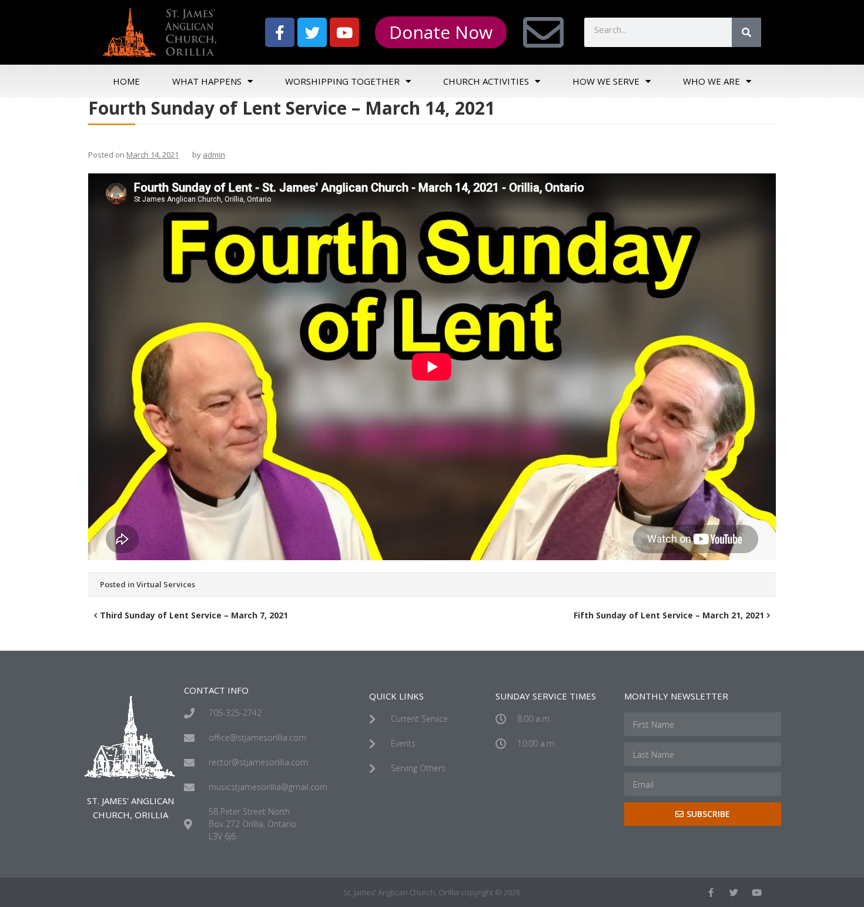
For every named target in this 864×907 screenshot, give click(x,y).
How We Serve (605, 81)
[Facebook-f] (279, 32)
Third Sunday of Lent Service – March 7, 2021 (194, 615)
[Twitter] (312, 32)
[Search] (746, 32)
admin (214, 154)
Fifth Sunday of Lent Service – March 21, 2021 (669, 615)
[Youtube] (344, 32)
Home (126, 81)
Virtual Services (165, 584)
